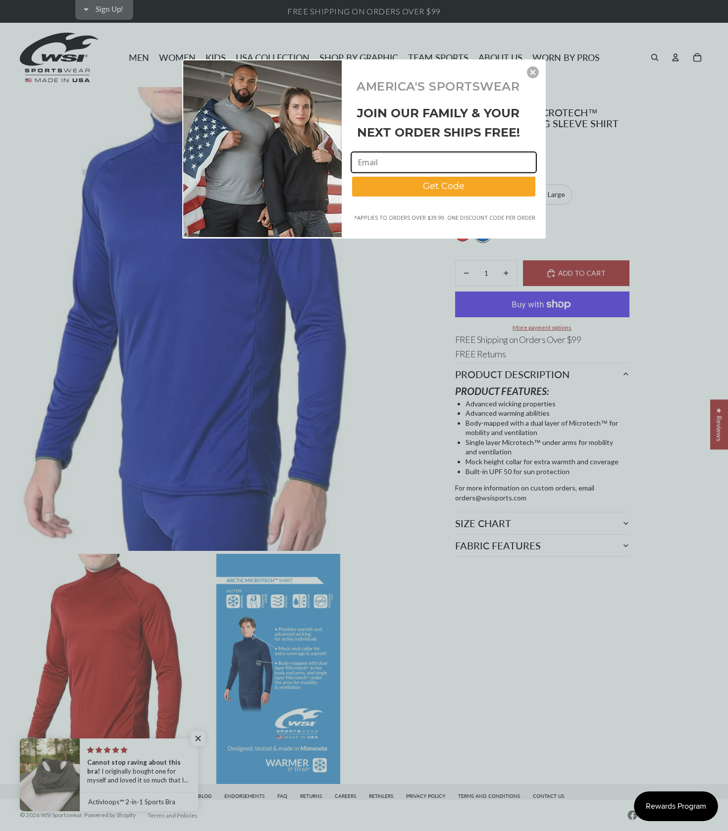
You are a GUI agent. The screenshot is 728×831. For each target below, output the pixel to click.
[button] (533, 72)
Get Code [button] (444, 186)
